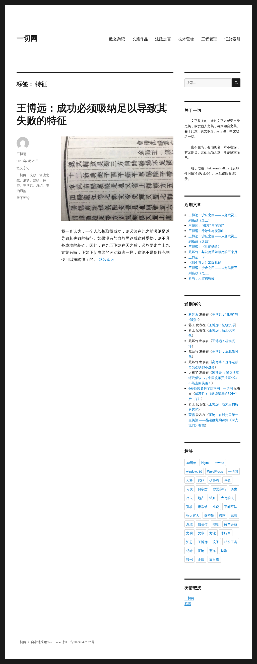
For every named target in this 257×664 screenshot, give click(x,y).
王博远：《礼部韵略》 (204, 246)
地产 (201, 497)
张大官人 (192, 515)
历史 (234, 489)
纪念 (189, 550)
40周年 (191, 462)
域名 (212, 497)
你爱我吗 (219, 489)
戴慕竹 (203, 524)
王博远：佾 (196, 257)
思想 (234, 515)
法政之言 (163, 39)
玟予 (216, 541)
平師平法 (230, 506)
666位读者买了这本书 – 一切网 (210, 388)
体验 (227, 480)
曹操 (36, 180)
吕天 (189, 497)
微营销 (209, 515)
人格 (189, 480)
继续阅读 (106, 259)
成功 (26, 180)
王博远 (21, 153)
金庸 (201, 559)
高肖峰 (214, 559)
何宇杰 (203, 489)
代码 (201, 480)
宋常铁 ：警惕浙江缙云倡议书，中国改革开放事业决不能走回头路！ (213, 377)
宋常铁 (203, 506)
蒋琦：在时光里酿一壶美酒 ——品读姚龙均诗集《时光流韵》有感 (213, 420)
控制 (216, 524)
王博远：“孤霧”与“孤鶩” (206, 225)
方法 (212, 533)
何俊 (189, 489)
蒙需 (191, 414)
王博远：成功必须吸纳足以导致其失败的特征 (92, 113)
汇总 (189, 541)
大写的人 (227, 497)
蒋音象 (193, 314)
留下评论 (23, 197)
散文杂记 (117, 39)
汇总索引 (232, 39)
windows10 (194, 471)
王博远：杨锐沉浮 (222, 325)
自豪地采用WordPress (46, 642)
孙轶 (189, 506)
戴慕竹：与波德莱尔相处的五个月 (212, 252)
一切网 (27, 38)
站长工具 (230, 541)
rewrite (219, 462)
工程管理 (209, 39)
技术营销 (186, 39)
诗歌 (224, 550)
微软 (222, 515)
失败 (33, 174)
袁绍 (39, 185)
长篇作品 (140, 39)
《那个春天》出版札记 (204, 262)
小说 (216, 506)
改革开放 (230, 524)
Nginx (205, 462)
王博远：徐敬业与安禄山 (206, 230)
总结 (189, 524)
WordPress (215, 471)
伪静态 (214, 480)
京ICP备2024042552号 (78, 642)
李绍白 (226, 533)
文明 (189, 533)
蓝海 (212, 550)
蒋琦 (201, 550)
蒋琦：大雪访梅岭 (201, 278)
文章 (201, 533)
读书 (189, 559)
